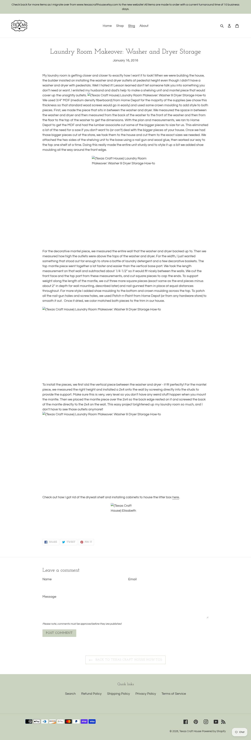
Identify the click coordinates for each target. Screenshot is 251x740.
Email (132, 579)
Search (70, 693)
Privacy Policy (145, 693)
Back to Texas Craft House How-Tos (128, 659)
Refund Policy (91, 693)
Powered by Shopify (214, 731)
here (175, 497)
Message (49, 596)
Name (47, 579)
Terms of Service (174, 693)
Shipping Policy (118, 693)
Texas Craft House (190, 731)
